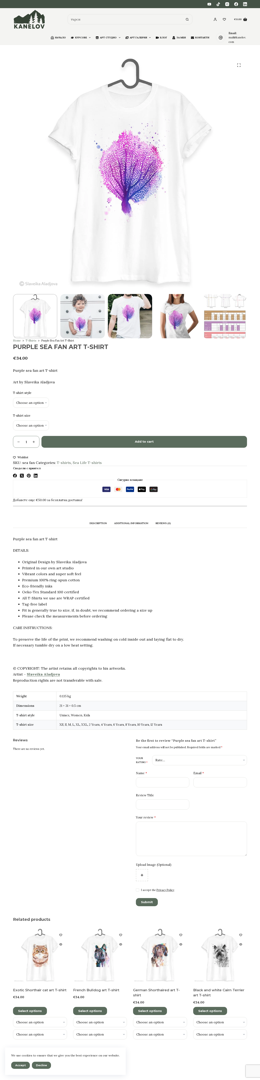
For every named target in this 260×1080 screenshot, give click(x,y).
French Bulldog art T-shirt (96, 990)
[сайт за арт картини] (29, 19)
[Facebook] (236, 4)
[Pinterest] (29, 476)
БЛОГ (163, 37)
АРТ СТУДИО (108, 37)
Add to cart (144, 441)
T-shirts (64, 462)
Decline (41, 1065)
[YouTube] (209, 4)
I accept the (157, 890)
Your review (146, 817)
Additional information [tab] (131, 523)
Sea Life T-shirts (87, 462)
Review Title (145, 795)
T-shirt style (22, 393)
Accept (20, 1065)
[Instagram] (227, 4)
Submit (147, 902)
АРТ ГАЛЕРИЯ (138, 37)
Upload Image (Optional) (153, 865)
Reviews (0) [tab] (163, 523)
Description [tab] (98, 523)
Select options (30, 1011)
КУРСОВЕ (81, 37)
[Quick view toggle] (60, 944)
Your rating (141, 760)
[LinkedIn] (245, 4)
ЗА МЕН (181, 37)
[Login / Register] (215, 19)
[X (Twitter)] (22, 476)
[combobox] (125, 19)
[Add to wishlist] (60, 935)
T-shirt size (21, 415)
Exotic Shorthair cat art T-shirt (39, 990)
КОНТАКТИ (202, 37)
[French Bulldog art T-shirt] (100, 956)
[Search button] (187, 19)
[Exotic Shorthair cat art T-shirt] (40, 956)
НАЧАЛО (60, 37)
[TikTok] (218, 4)
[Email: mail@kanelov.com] (221, 37)
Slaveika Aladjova (43, 674)
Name (141, 773)
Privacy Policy (165, 890)
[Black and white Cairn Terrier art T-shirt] (220, 956)
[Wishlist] (224, 19)
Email (198, 773)
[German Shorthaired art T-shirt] (160, 956)
